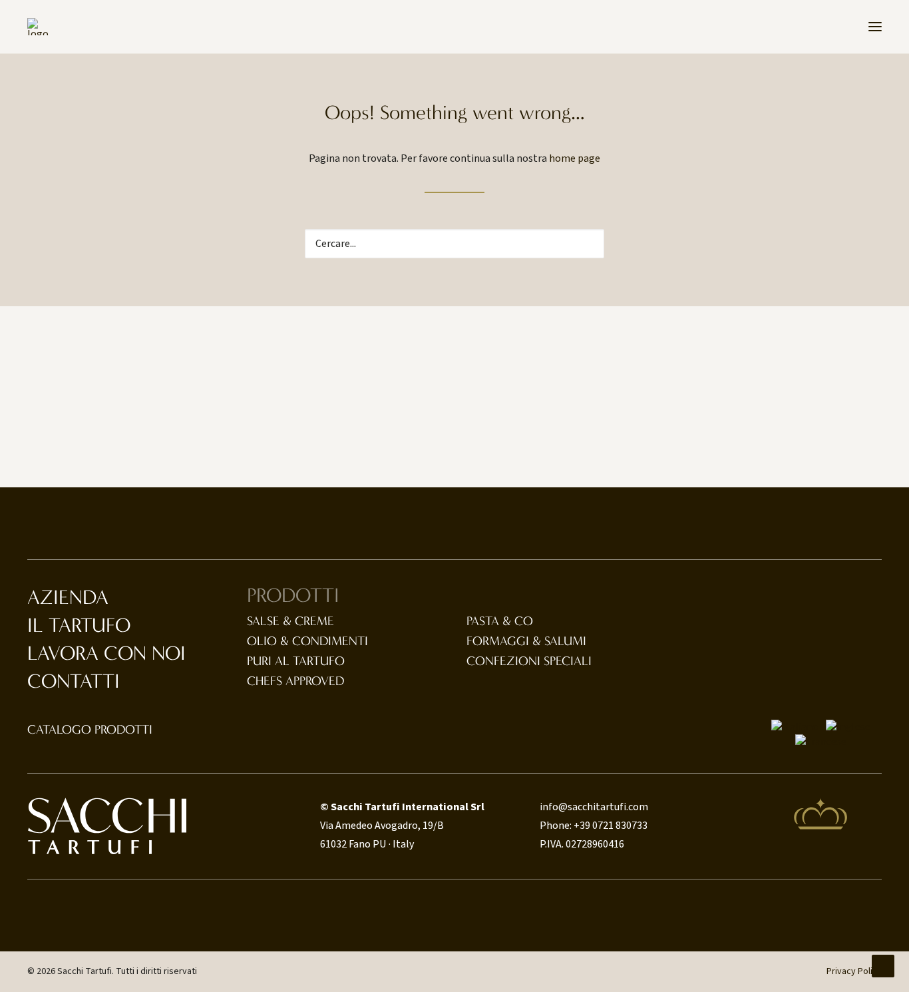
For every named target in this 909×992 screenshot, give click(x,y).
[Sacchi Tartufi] (38, 26)
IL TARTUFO (78, 625)
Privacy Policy (854, 971)
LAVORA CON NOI (106, 653)
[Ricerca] (454, 243)
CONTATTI (73, 681)
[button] (875, 26)
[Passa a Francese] (821, 741)
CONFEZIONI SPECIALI (529, 661)
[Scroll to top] (883, 965)
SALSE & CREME (290, 621)
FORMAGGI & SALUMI (526, 641)
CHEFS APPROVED (295, 681)
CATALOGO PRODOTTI (89, 729)
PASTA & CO (499, 621)
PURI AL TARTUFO (296, 661)
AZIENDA (67, 597)
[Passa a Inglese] (848, 727)
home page (574, 158)
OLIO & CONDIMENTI (307, 641)
